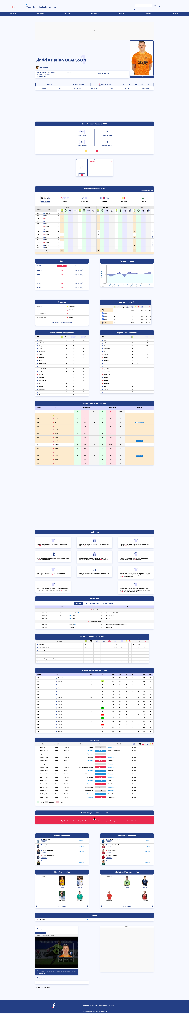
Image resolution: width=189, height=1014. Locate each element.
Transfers (94, 88)
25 (134, 234)
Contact (92, 1005)
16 (83, 383)
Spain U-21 (106, 369)
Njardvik (106, 377)
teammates (145, 88)
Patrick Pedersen (112, 850)
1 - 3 (100, 797)
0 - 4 (100, 760)
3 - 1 (102, 618)
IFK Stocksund (89, 787)
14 (62, 242)
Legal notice (85, 1005)
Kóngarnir (41, 377)
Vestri (40, 366)
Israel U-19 (106, 366)
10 (83, 346)
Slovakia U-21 (42, 380)
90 (115, 656)
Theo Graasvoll (62, 885)
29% (146, 319)
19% (146, 322)
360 (132, 316)
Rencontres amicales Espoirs (45, 656)
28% (150, 310)
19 (62, 234)
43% (150, 319)
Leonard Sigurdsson (48, 861)
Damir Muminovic (112, 861)
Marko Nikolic (79, 900)
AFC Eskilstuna (89, 774)
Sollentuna (111, 754)
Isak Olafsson (46, 839)
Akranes (41, 395)
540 (115, 659)
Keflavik (47, 215)
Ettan (56, 747)
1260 (115, 647)
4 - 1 (100, 767)
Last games (128, 88)
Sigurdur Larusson (113, 855)
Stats (111, 88)
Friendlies (41, 653)
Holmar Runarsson (48, 850)
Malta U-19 (41, 374)
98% (142, 322)
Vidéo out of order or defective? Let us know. (45, 935)
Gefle (109, 780)
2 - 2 (100, 787)
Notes (44, 88)
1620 (132, 310)
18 (62, 218)
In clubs (78, 603)
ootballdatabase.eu (42, 7)
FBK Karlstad (111, 797)
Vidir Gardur (42, 371)
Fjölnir (40, 348)
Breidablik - (72, 624)
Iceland (46, 74)
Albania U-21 (42, 357)
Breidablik (41, 343)
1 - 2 (102, 615)
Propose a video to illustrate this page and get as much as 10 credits (56, 972)
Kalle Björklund (80, 885)
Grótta (40, 360)
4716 (115, 644)
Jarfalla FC (111, 770)
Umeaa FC (110, 794)
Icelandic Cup (42, 650)
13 (83, 386)
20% (139, 650)
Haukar (40, 340)
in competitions (108, 603)
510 (115, 650)
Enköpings (90, 764)
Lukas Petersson (127, 885)
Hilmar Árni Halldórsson (114, 839)
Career (61, 88)
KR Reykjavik (42, 389)
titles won (77, 88)
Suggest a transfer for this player (63, 322)
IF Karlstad (90, 777)
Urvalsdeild (41, 644)
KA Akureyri (42, 351)
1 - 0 (100, 780)
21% (134, 644)
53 (62, 250)
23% (139, 644)
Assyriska (90, 757)
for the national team (92, 603)
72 (134, 250)
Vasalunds (44, 67)
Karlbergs (110, 760)
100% (141, 310)
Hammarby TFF (89, 790)
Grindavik (106, 360)
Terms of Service (99, 1005)
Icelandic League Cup (44, 647)
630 (132, 319)
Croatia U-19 (107, 374)
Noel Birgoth (44, 891)
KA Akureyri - (72, 627)
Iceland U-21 (107, 319)
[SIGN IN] (159, 5)
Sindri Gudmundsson (48, 855)
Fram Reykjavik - (75, 612)
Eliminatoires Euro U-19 (44, 661)
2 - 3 (102, 627)
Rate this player (78, 265)
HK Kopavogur (42, 363)
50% (146, 310)
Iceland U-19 (107, 316)
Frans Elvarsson (47, 845)
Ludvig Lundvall (62, 900)
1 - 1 (102, 612)
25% (146, 316)
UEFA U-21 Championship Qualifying (47, 659)
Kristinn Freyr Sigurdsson (114, 845)
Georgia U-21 (107, 371)
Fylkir (105, 386)
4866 (132, 322)
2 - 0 (102, 624)
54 (114, 322)
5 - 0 (100, 777)
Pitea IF (91, 747)
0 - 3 (100, 774)
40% (134, 650)
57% (150, 322)
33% (134, 659)
